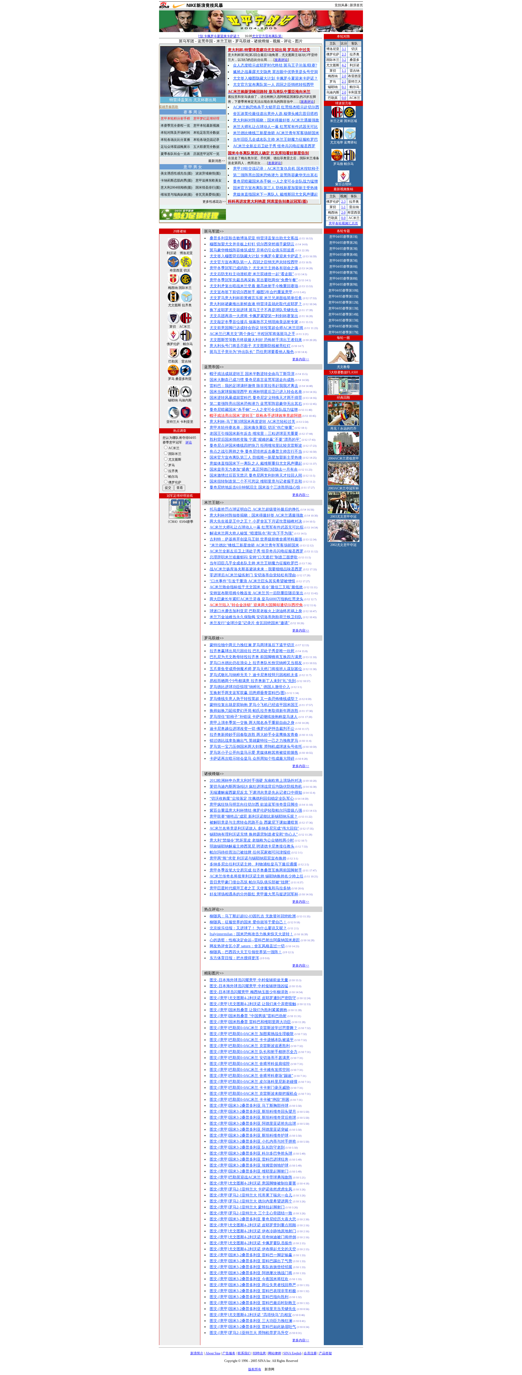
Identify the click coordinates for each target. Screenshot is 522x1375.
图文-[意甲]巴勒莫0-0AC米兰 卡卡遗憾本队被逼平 (252, 1040)
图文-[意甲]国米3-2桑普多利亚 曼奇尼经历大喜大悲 (253, 1219)
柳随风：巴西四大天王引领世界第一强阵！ (246, 952)
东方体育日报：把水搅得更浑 (234, 958)
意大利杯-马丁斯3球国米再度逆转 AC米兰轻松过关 (252, 422)
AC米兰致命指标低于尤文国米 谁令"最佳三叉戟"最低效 (256, 587)
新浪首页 (356, 5)
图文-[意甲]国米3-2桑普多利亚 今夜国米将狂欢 (249, 1279)
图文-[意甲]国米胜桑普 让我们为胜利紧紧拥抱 (248, 1010)
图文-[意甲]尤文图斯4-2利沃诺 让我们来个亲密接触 (253, 1004)
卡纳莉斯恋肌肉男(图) (176, 180)
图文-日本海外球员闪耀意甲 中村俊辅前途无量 (249, 980)
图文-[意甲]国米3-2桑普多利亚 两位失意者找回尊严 (253, 1285)
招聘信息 (259, 1353)
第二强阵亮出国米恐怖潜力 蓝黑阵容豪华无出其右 (275, 175)
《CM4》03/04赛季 (179, 522)
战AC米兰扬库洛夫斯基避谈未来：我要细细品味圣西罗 (256, 569)
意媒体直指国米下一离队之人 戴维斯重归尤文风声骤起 (256, 463)
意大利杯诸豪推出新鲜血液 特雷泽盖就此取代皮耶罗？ (256, 304)
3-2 (344, 60)
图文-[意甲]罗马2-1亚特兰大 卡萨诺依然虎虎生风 (251, 1189)
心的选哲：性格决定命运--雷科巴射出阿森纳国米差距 (255, 940)
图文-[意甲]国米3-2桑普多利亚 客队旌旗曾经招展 (251, 1267)
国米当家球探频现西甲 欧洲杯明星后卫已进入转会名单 (256, 392)
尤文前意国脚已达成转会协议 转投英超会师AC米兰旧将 (256, 328)
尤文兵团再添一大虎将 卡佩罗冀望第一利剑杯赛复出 (254, 316)
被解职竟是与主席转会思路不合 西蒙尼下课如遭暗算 (254, 822)
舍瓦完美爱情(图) (207, 194)
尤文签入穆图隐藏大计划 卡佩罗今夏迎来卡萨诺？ (275, 78)
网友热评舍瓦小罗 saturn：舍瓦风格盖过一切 (247, 946)
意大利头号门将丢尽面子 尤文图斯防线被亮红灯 (250, 346)
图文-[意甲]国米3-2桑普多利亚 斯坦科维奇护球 (249, 1135)
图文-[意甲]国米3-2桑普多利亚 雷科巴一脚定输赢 (251, 1255)
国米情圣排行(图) (207, 187)
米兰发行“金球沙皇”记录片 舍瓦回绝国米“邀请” (250, 623)
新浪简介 (196, 1353)
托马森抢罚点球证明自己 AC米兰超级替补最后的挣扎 (255, 509)
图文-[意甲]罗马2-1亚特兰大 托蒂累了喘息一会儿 (251, 1195)
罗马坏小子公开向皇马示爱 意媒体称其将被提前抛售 (254, 753)
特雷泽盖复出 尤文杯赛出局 (192, 100)
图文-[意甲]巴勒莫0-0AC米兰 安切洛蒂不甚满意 (250, 1058)
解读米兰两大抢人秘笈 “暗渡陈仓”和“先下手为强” (251, 533)
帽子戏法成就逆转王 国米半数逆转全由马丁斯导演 (252, 374)
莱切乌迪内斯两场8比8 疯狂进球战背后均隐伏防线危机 (256, 787)
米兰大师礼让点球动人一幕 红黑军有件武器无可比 (275, 127)
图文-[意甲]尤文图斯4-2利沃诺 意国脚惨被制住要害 (253, 1183)
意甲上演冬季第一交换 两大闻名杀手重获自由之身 (252, 723)
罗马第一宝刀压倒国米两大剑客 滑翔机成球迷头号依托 (256, 747)
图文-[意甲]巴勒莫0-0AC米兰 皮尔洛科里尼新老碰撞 (253, 1082)
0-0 (344, 98)
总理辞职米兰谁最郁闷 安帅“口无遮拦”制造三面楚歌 (254, 557)
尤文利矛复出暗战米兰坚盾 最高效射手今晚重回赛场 (254, 286)
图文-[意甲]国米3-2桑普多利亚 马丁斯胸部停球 (249, 1106)
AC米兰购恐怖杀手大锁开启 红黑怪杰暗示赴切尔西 (276, 107)
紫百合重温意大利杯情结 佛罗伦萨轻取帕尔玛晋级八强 (256, 810)
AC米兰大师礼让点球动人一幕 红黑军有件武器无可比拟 (256, 527)
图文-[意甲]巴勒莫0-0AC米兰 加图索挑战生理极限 (252, 1034)
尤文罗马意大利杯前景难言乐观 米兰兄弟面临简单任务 (256, 298)
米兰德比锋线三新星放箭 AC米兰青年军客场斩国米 (276, 133)
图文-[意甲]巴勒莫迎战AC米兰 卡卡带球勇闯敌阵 (251, 1177)
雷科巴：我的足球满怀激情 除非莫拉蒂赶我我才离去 (254, 386)
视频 (276, 41)
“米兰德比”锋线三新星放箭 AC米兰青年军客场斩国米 (254, 545)
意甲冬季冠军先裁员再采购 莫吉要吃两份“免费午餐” (254, 280)
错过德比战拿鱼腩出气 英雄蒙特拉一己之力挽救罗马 (254, 741)
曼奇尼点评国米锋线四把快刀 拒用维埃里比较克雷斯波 (256, 445)
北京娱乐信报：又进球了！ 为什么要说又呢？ (248, 928)
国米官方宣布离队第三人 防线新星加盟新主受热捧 (275, 188)
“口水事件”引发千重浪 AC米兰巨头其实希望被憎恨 (252, 581)
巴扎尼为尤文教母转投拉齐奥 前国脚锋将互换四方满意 (256, 657)
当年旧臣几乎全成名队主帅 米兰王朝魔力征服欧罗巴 (254, 563)
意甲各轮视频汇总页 (343, 223)
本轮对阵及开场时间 (175, 133)
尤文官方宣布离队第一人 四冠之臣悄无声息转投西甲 (254, 262)
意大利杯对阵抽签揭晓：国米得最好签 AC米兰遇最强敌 (256, 515)
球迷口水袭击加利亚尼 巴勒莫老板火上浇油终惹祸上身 (256, 611)
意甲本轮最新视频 (206, 125)
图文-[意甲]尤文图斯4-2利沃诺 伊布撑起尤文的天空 (253, 1249)
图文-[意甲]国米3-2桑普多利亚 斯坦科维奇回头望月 (253, 1112)
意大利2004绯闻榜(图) (176, 187)
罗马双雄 (242, 41)
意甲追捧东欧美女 (208, 180)
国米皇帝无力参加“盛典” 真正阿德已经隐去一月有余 (254, 469)
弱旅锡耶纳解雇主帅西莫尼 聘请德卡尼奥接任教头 (252, 846)
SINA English (292, 1353)
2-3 (344, 54)
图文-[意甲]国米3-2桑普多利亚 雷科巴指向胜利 (249, 1297)
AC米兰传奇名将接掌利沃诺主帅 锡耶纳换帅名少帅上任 (256, 876)
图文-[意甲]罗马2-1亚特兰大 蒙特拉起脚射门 (247, 1207)
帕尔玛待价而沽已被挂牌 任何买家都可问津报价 (250, 852)
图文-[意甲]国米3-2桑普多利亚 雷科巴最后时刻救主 (253, 1303)
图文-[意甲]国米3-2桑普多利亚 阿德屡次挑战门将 (251, 1273)
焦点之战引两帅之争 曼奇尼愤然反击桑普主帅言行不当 (256, 451)
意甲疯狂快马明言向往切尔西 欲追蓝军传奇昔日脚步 (254, 804)
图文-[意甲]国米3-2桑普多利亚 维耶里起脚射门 (249, 1171)
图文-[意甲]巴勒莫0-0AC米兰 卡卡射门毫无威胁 (250, 1088)
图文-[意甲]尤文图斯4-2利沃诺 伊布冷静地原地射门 (253, 1231)
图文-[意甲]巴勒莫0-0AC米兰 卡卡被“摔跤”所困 (249, 1100)
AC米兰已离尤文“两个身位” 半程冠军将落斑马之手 (252, 334)
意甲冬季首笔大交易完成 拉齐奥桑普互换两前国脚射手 (256, 870)
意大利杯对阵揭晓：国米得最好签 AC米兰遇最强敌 (276, 120)
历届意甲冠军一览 (206, 154)
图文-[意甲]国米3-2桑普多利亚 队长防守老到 (247, 1147)
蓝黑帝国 (205, 41)
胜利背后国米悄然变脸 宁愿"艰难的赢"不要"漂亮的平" (255, 440)
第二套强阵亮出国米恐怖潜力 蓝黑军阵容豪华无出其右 (256, 404)
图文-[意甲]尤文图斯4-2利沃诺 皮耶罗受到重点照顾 (253, 1225)
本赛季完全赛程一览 (175, 125)
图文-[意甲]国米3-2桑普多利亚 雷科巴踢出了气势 (251, 1261)
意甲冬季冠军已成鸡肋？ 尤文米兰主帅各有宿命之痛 (254, 268)
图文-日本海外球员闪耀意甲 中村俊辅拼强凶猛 (249, 986)
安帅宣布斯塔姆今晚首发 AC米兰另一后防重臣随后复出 (256, 593)
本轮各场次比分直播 (175, 140)
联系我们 (244, 1353)
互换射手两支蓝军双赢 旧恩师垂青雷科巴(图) (248, 693)
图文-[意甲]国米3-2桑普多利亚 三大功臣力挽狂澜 (251, 1321)
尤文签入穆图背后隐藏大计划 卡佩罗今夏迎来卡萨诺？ (256, 256)
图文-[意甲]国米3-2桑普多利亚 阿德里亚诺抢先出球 (253, 1123)
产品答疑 (325, 1353)
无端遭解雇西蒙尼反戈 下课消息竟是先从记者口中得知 (256, 792)
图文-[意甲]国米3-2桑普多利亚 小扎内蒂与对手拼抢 (253, 1141)
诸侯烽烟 (261, 41)
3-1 (344, 49)
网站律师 (274, 1353)
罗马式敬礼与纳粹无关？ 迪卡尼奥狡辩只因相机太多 (254, 675)
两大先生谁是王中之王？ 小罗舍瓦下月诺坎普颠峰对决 (256, 521)
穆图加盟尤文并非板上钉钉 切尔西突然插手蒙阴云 (252, 244)
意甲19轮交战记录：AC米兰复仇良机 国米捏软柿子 (276, 169)
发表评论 (281, 60)
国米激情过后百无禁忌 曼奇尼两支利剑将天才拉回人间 (256, 475)
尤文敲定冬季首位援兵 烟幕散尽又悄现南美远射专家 (254, 322)
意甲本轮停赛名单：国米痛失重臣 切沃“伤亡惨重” (252, 428)
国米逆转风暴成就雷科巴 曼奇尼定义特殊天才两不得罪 (256, 398)
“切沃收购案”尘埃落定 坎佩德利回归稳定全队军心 (252, 798)
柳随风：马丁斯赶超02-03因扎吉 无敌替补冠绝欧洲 (253, 916)
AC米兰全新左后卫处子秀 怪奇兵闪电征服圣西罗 (274, 146)
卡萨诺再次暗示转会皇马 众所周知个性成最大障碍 (252, 759)
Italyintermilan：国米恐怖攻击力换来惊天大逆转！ (251, 934)
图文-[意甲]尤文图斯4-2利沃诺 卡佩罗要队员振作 (251, 1243)
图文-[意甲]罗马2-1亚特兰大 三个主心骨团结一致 (251, 1213)
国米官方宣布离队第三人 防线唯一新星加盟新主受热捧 (256, 457)
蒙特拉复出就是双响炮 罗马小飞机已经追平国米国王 (254, 705)
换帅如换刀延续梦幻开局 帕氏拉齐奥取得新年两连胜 (254, 711)
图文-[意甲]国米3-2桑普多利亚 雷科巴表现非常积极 (253, 1291)
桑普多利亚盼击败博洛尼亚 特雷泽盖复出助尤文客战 (254, 238)
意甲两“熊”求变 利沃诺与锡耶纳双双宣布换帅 (248, 858)
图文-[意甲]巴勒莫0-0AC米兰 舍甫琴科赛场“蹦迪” (251, 1076)
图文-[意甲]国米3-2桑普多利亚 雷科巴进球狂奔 (249, 1159)
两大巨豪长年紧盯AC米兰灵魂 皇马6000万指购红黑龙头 (256, 599)
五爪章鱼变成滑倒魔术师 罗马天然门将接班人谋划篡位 (256, 669)
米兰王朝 (224, 41)
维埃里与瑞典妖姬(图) (176, 194)
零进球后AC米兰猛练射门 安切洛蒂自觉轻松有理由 (253, 575)
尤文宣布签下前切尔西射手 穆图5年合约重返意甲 (251, 292)
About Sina (213, 1353)
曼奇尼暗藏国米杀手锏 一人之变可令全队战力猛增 (275, 181)
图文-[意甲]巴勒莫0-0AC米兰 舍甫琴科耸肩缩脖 (250, 1064)
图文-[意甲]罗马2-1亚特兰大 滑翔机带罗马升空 (249, 1333)
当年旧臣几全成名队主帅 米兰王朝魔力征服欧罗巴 (275, 140)
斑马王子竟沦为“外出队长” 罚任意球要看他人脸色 (252, 352)
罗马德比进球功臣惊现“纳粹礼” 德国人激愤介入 (250, 687)
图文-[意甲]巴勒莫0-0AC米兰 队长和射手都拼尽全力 (253, 1052)
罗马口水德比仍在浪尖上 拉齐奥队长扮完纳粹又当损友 (256, 663)
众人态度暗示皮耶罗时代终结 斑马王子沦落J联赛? (275, 65)
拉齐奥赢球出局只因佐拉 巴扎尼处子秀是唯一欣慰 (252, 651)
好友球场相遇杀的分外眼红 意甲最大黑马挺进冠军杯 (254, 894)
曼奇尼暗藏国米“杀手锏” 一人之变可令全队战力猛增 (254, 410)
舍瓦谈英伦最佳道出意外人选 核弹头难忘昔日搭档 (275, 114)
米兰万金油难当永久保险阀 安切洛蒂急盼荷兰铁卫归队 (256, 617)
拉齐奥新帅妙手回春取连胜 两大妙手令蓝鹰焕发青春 (254, 735)
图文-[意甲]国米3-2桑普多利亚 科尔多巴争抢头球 (251, 1153)
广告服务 (228, 1353)
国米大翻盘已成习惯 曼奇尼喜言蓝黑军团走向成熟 (252, 380)
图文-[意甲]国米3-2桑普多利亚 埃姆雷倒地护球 (249, 1165)
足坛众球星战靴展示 (175, 147)
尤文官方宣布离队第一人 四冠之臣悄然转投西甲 (273, 85)
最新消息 (214, 161)
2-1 (344, 81)
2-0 (344, 76)
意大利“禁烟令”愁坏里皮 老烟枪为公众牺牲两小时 (252, 840)
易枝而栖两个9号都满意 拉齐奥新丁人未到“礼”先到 (253, 681)
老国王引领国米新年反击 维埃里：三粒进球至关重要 (254, 434)
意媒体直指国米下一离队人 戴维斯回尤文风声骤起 (275, 194)
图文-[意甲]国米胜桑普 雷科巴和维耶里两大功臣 (250, 1022)
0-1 (344, 87)
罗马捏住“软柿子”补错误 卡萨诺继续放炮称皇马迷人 (254, 717)
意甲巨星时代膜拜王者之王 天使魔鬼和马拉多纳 (250, 888)
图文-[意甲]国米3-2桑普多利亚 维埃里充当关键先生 (253, 1309)
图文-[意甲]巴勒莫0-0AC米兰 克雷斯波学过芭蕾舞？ (253, 1028)
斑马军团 (186, 41)
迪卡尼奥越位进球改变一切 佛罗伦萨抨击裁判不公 (252, 729)
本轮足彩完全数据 (206, 133)
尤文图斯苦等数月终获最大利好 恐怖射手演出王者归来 (256, 340)
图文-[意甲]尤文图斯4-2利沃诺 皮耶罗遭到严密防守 (253, 998)
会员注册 (310, 1353)
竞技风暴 (341, 5)
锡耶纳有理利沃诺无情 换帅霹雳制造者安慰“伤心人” (254, 834)
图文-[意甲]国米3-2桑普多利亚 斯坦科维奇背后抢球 (253, 1117)
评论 (287, 41)
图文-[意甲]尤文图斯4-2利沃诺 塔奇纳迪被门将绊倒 (253, 1237)
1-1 (344, 71)
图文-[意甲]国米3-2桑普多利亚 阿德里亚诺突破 (249, 1129)
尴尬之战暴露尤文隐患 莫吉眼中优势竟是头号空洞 (275, 72)
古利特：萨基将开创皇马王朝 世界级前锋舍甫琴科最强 (256, 539)
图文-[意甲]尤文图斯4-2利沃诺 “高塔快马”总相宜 (251, 1315)
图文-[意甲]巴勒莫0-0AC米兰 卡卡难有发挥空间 (250, 1070)
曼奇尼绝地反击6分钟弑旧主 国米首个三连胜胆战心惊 (255, 487)
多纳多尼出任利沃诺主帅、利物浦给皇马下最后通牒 (253, 864)
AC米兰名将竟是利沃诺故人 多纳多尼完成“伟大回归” (254, 828)
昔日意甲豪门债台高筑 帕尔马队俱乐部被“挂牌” (250, 882)
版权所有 (254, 1369)
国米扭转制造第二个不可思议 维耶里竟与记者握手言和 (256, 481)
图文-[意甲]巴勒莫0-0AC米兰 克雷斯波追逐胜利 (250, 1046)
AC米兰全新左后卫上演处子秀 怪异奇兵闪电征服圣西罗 (256, 551)
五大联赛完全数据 (206, 147)
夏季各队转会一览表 (175, 154)
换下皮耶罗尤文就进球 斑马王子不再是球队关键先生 (254, 310)
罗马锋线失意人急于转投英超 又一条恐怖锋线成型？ (254, 699)
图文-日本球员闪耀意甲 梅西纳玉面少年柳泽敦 (249, 992)
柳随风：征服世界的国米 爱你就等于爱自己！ (248, 922)
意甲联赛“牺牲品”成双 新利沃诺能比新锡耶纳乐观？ (254, 816)
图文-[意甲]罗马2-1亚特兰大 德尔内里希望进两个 (251, 1201)
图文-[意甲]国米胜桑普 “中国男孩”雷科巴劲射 (248, 1016)
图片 (299, 41)
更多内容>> (300, 359)
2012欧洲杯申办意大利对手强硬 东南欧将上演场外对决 (256, 781)
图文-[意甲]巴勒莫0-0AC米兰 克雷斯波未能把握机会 (253, 1094)
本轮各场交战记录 (206, 140)
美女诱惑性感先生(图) (176, 173)
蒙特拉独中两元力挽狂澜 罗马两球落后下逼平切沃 (252, 645)
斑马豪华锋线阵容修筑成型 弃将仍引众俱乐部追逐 (252, 250)
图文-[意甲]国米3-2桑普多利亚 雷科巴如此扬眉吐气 (253, 1327)
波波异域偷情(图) (207, 173)
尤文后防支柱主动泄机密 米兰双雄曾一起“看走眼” (252, 274)
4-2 (344, 65)
